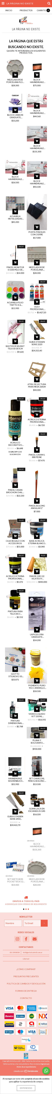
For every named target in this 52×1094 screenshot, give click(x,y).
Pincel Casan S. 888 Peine (37, 455)
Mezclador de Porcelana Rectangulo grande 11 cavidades (37, 268)
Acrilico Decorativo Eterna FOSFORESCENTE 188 (15, 443)
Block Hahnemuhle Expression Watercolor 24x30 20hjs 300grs (37, 182)
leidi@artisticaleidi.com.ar (32, 952)
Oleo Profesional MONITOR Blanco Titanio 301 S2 (36, 307)
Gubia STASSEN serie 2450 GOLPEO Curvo (15, 817)
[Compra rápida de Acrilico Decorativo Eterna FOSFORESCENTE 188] (15, 438)
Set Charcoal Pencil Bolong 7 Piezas (37, 779)
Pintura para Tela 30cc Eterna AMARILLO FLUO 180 (15, 612)
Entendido (26, 1088)
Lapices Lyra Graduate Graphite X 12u (37, 635)
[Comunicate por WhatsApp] (46, 1071)
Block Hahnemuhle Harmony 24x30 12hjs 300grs (15, 177)
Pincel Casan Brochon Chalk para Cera (15, 491)
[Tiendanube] (26, 1072)
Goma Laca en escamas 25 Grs (36, 809)
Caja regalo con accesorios (15, 542)
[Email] (34, 939)
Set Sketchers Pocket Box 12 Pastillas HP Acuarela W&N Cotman (15, 880)
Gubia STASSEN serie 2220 (37, 343)
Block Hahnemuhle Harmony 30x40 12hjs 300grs (36, 111)
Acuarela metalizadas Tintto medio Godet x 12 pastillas (15, 217)
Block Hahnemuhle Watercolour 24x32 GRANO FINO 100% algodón (37, 80)
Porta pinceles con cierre (36, 233)
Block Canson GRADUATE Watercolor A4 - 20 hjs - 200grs (15, 116)
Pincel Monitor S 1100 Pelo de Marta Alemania (15, 268)
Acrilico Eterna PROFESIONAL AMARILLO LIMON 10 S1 (15, 577)
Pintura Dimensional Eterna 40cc (15, 721)
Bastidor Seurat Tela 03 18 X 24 (15, 347)
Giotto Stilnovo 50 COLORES (15, 675)
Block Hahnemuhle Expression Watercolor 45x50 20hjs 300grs (37, 147)
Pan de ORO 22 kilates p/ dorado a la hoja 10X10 (36, 577)
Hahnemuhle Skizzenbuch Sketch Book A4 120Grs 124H (15, 779)
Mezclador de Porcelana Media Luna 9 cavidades (37, 880)
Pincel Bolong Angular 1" (37, 506)
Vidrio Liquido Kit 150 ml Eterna (37, 715)
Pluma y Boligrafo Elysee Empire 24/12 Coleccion (37, 741)
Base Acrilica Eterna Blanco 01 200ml (36, 542)
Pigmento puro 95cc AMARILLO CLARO (36, 686)
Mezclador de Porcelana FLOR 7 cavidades (15, 80)
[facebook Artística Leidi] (26, 939)
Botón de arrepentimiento (26, 1067)
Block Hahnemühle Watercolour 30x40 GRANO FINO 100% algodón (37, 845)
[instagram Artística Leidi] (17, 939)
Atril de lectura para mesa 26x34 (37, 385)
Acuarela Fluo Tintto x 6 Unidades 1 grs (15, 303)
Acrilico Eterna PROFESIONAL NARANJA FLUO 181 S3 (37, 420)
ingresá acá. (45, 1064)
